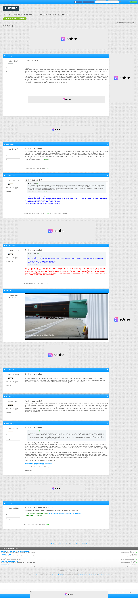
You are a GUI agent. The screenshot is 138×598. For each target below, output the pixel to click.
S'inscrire (77, 2)
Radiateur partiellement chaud (78, 543)
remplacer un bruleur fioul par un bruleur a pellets (15, 551)
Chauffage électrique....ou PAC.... (60, 543)
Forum (8, 14)
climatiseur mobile (83, 574)
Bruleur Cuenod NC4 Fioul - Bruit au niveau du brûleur (23, 558)
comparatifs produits (57, 574)
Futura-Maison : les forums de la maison (23, 14)
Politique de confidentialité (117, 592)
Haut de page (128, 592)
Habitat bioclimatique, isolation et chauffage (47, 14)
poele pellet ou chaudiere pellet (9, 561)
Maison (35, 574)
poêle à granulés (102, 574)
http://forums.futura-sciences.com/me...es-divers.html (65, 513)
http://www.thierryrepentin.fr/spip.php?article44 (38, 463)
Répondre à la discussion (15, 19)
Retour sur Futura (89, 2)
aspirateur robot (93, 574)
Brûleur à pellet (5, 564)
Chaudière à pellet (6, 554)
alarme (109, 574)
